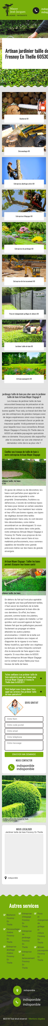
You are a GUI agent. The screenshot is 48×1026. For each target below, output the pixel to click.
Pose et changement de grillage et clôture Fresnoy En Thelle (41, 928)
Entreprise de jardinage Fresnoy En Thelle (25, 939)
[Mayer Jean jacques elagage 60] (14, 9)
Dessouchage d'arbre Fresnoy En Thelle (10, 935)
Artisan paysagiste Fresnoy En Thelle (41, 953)
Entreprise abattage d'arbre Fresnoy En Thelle (10, 954)
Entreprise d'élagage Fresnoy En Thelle (25, 920)
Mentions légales (37, 1019)
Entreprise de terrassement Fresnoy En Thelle (25, 959)
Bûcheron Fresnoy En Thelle (10, 920)
